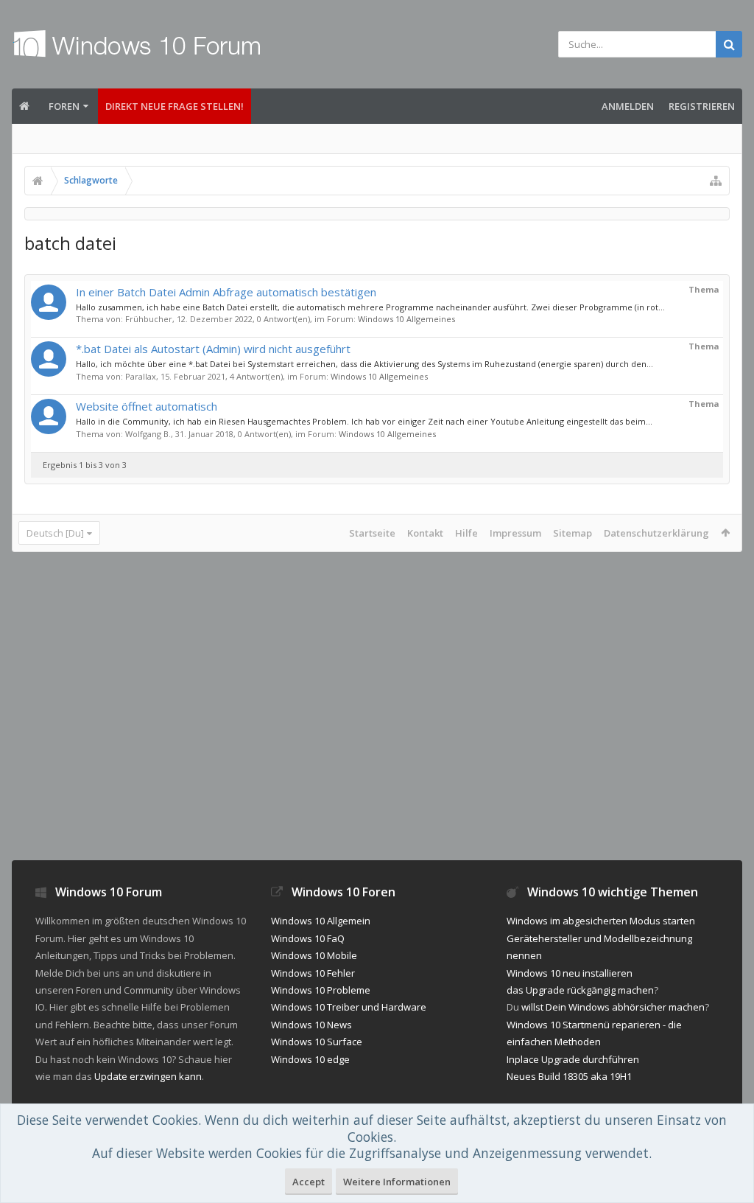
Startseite (372, 533)
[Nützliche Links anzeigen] (715, 181)
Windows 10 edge (310, 1059)
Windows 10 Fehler (313, 973)
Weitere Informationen (397, 1181)
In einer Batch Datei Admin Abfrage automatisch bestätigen (226, 292)
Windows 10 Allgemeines (406, 318)
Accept (308, 1181)
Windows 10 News (311, 1024)
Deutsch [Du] (55, 533)
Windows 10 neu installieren (570, 973)
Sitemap (572, 533)
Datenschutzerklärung (656, 533)
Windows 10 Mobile (314, 955)
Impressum (515, 533)
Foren (64, 106)
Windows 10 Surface (316, 1041)
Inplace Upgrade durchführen (573, 1059)
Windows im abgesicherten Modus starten (601, 920)
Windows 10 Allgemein (320, 920)
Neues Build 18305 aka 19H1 (569, 1076)
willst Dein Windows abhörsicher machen (613, 1007)
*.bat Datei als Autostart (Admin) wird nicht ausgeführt (213, 348)
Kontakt (425, 533)
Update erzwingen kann (148, 1076)
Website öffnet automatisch (146, 406)
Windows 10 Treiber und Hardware (348, 1007)
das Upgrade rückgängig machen (580, 990)
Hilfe (466, 533)
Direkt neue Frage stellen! (174, 106)
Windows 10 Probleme (320, 990)
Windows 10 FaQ (308, 938)
